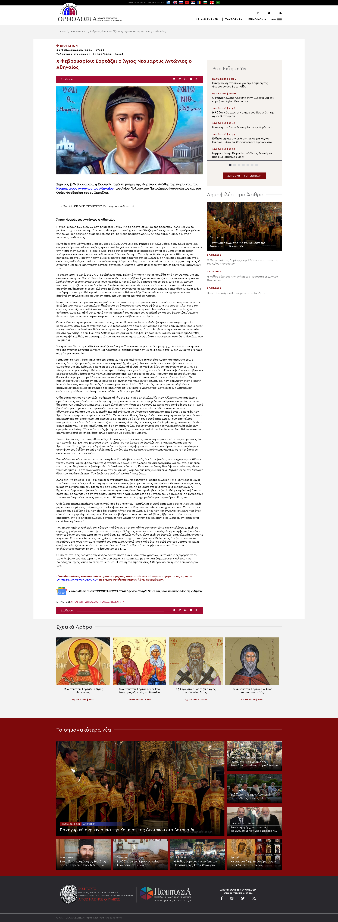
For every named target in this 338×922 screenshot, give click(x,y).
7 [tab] (256, 165)
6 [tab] (252, 165)
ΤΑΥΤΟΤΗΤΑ (233, 19)
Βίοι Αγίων (77, 31)
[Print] (185, 79)
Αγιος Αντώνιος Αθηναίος (89, 601)
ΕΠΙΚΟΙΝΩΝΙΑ (257, 19)
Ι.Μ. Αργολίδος (239, 790)
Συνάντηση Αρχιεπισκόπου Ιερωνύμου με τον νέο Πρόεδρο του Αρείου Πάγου (254, 829)
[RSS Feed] (276, 13)
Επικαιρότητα (124, 857)
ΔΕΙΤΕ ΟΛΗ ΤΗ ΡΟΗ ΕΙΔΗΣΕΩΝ (244, 176)
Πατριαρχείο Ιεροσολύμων (246, 758)
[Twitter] (265, 13)
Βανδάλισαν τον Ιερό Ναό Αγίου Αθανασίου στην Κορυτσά (138, 863)
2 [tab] (234, 165)
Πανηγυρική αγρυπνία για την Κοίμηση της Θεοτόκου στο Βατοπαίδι (127, 830)
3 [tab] (239, 165)
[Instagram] (254, 13)
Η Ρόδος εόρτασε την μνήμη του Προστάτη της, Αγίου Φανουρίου (195, 863)
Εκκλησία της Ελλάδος (244, 823)
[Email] (191, 79)
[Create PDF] (196, 79)
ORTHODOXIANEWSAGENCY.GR (77, 579)
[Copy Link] (180, 79)
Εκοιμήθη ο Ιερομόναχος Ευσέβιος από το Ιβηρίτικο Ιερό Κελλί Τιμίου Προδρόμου (83, 863)
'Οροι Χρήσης (113, 918)
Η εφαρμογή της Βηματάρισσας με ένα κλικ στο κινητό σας (254, 863)
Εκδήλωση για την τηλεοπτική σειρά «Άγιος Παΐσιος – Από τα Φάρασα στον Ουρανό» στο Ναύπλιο (251, 796)
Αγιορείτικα (89, 824)
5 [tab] (247, 165)
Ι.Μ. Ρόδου (180, 857)
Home (63, 31)
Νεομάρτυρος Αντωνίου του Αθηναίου (85, 188)
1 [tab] (230, 165)
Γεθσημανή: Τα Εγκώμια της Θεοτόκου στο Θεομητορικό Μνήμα (254, 764)
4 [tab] (243, 165)
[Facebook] (242, 13)
